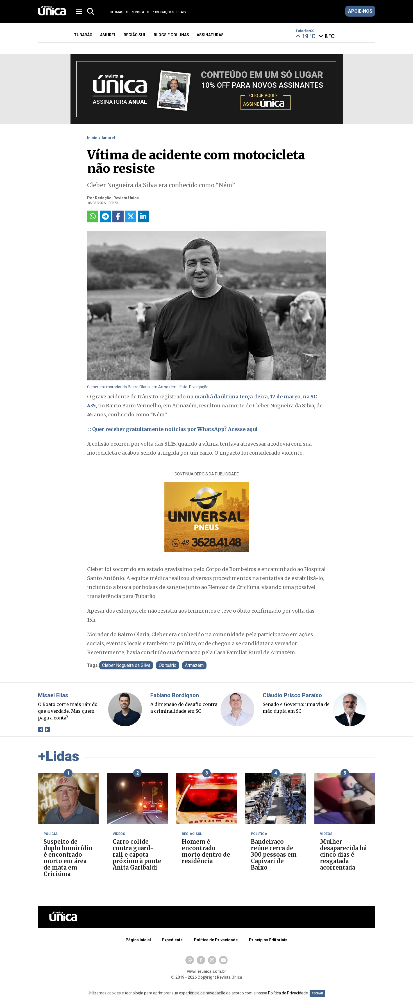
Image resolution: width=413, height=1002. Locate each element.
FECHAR (317, 993)
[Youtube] (223, 960)
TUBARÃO (83, 35)
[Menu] (79, 11)
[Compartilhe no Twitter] (130, 216)
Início (92, 138)
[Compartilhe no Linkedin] (143, 216)
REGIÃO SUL (135, 35)
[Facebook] (201, 960)
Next (47, 729)
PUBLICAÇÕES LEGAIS (169, 12)
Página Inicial (138, 940)
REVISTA (137, 12)
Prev (40, 729)
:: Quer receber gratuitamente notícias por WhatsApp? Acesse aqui (172, 429)
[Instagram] (212, 960)
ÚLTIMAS (116, 12)
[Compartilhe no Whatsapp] (92, 216)
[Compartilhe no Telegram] (105, 216)
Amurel (108, 138)
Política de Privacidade (216, 940)
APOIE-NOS (360, 11)
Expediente (172, 940)
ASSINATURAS (210, 35)
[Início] (52, 14)
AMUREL (108, 35)
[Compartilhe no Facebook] (118, 216)
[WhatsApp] (189, 960)
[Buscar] (90, 12)
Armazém (194, 665)
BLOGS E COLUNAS (171, 35)
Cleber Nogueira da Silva (126, 665)
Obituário (167, 665)
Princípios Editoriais (268, 940)
